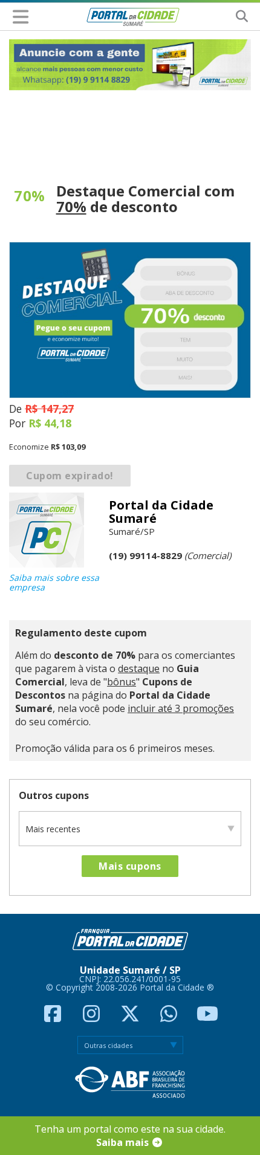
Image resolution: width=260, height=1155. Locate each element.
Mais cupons (130, 866)
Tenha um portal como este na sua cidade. (130, 1135)
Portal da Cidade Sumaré (161, 511)
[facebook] (53, 1017)
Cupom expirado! (70, 475)
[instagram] (92, 1017)
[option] (130, 65)
